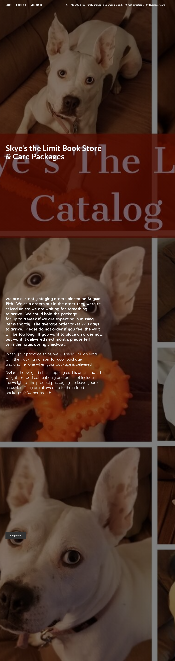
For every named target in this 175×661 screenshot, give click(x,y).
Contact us (36, 4)
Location (21, 4)
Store (8, 4)
